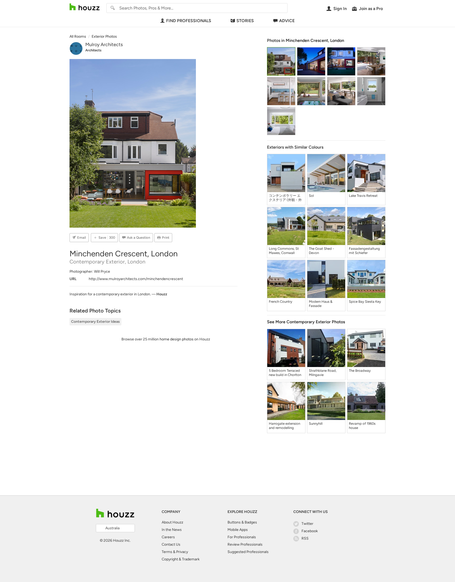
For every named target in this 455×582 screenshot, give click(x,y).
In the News (172, 529)
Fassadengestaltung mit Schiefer (364, 251)
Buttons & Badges (242, 522)
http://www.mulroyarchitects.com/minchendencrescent (136, 279)
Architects (93, 50)
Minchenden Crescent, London (315, 40)
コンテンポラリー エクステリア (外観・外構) (285, 198)
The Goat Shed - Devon (321, 251)
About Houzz (172, 522)
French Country (280, 302)
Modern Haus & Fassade (320, 304)
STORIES (245, 20)
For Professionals (242, 537)
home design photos (177, 339)
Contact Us (171, 544)
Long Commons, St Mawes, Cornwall (284, 251)
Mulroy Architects (104, 44)
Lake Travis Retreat (363, 196)
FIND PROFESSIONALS (188, 20)
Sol (311, 196)
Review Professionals (245, 544)
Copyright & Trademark (181, 559)
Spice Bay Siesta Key (365, 302)
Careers (168, 537)
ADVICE (287, 20)
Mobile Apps (238, 529)
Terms (167, 552)
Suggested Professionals (248, 552)
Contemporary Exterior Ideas (95, 321)
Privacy (182, 552)
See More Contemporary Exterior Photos (306, 321)
